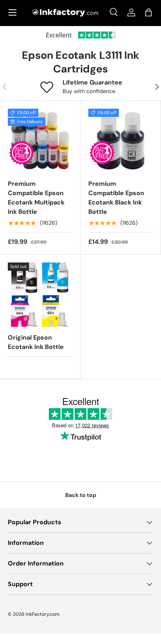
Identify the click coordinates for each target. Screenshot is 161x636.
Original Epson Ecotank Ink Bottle (36, 342)
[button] (148, 12)
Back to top (80, 495)
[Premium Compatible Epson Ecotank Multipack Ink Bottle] (40, 141)
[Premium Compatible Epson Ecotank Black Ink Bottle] (120, 141)
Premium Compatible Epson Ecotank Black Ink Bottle (116, 198)
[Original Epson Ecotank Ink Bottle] (40, 295)
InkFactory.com (42, 614)
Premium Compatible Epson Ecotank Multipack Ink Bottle (36, 198)
